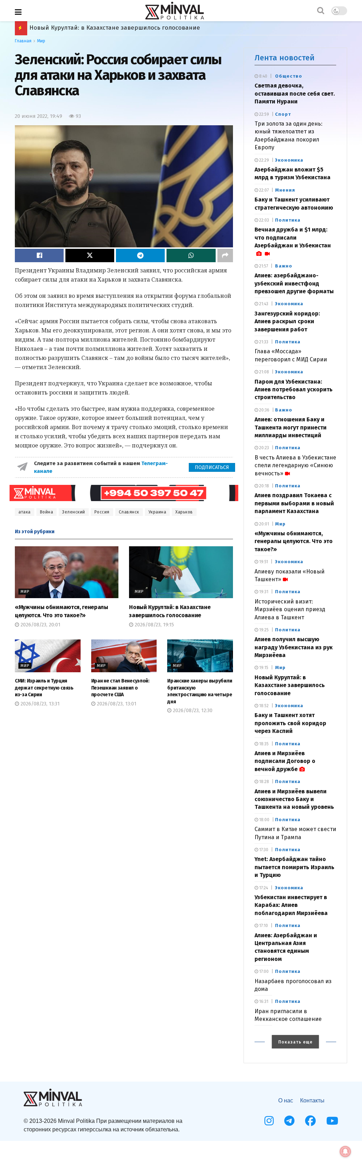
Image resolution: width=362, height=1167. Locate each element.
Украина (157, 512)
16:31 (263, 1001)
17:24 (263, 887)
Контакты (312, 1100)
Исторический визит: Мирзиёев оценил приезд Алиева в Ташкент (290, 609)
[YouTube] (332, 1120)
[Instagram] (269, 1120)
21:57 (263, 266)
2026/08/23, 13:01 (115, 704)
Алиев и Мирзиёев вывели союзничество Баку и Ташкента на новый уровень (294, 799)
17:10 (263, 925)
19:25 (263, 629)
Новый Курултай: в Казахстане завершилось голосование (290, 685)
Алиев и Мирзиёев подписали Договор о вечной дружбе (113, 27)
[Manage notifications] (345, 1151)
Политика (287, 220)
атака (24, 512)
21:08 (263, 371)
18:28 (263, 781)
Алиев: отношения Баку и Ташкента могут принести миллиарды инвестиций (291, 427)
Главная (23, 40)
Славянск (129, 512)
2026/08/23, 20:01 (39, 625)
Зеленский (73, 512)
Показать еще (295, 1042)
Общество (288, 76)
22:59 (263, 114)
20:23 (263, 447)
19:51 (263, 561)
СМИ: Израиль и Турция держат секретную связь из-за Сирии (44, 688)
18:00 (263, 819)
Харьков (184, 512)
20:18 (263, 485)
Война (46, 512)
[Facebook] (310, 1120)
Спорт (283, 114)
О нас (285, 1100)
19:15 (263, 667)
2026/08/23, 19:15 (153, 625)
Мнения (285, 190)
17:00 (263, 971)
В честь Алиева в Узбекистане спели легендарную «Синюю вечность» (295, 465)
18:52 (263, 705)
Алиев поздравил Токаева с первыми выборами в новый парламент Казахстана (294, 503)
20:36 (263, 410)
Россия (102, 512)
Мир (41, 40)
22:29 (263, 160)
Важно (283, 266)
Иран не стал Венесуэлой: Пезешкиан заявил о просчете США (120, 688)
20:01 (263, 524)
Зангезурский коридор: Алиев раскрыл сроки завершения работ (287, 321)
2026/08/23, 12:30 (191, 711)
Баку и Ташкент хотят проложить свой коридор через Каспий (290, 723)
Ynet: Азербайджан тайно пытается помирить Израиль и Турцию (294, 867)
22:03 (263, 220)
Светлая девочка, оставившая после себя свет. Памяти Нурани (295, 93)
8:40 (262, 76)
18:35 (263, 743)
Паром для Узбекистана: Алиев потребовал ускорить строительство (294, 389)
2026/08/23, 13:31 (39, 704)
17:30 (263, 849)
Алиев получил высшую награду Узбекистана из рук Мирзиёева (294, 647)
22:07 (263, 190)
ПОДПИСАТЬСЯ (212, 467)
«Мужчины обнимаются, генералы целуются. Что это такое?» (294, 541)
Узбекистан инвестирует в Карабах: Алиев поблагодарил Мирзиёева (291, 905)
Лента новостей (285, 57)
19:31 (263, 591)
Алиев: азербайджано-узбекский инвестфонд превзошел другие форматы (294, 283)
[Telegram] (289, 1120)
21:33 (263, 341)
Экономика (289, 160)
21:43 (263, 303)
